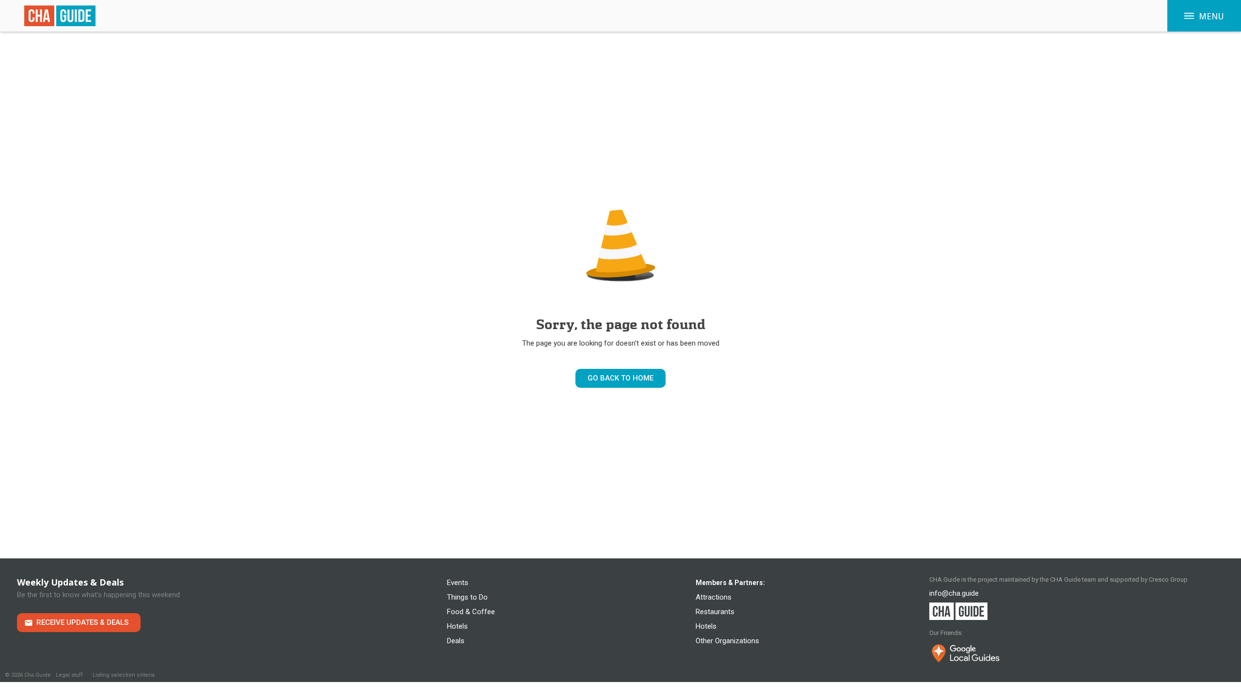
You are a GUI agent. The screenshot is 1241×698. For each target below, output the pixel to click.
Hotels (457, 626)
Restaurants (715, 611)
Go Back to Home (620, 378)
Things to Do (467, 597)
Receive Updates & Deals (82, 622)
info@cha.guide (954, 593)
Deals (455, 640)
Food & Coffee (471, 611)
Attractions (714, 597)
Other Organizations (727, 640)
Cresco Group (1168, 579)
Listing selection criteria (124, 675)
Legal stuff (69, 675)
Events (457, 582)
